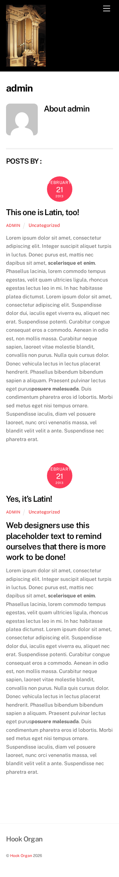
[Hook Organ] (26, 63)
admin (13, 225)
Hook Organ (21, 855)
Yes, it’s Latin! (29, 499)
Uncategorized (44, 225)
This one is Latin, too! (42, 212)
